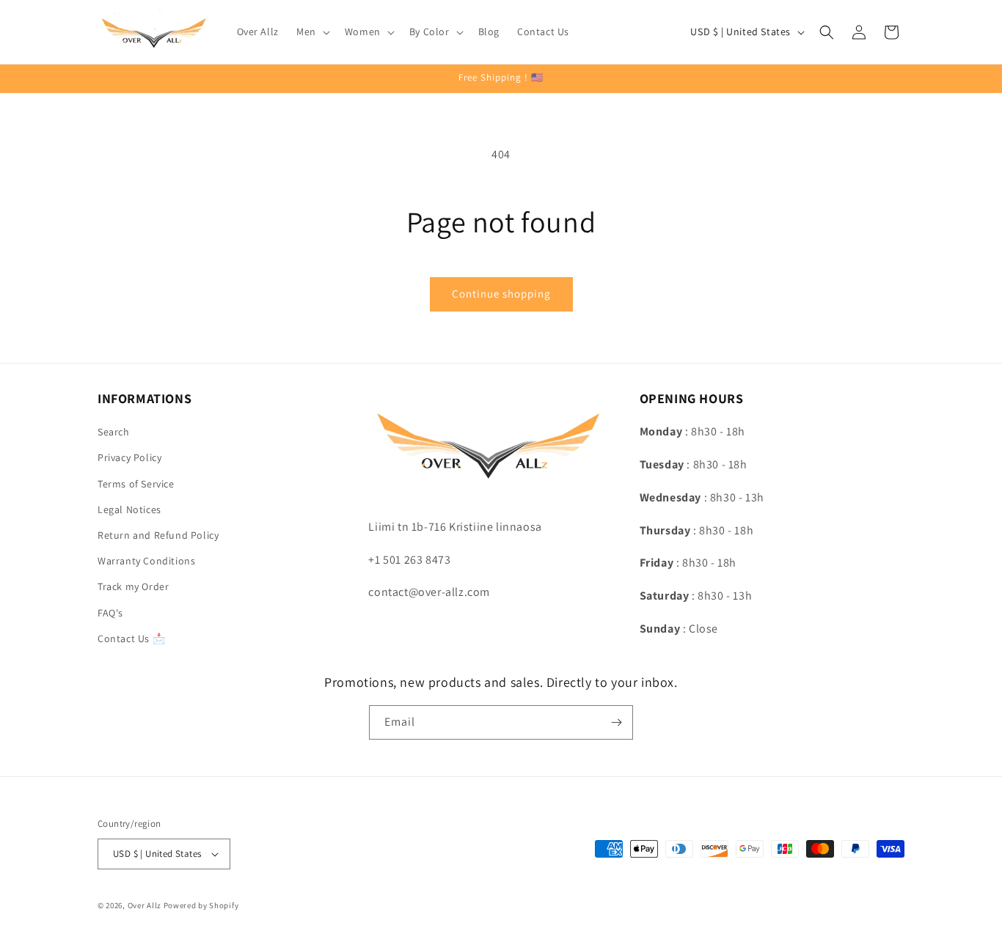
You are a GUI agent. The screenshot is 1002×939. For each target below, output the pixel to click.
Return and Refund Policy (158, 535)
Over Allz (144, 905)
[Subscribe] (616, 722)
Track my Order (133, 586)
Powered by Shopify (201, 905)
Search (114, 431)
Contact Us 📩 (131, 638)
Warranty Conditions (146, 560)
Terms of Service (136, 483)
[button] (312, 31)
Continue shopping (501, 294)
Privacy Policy (129, 457)
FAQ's (110, 612)
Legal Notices (129, 509)
